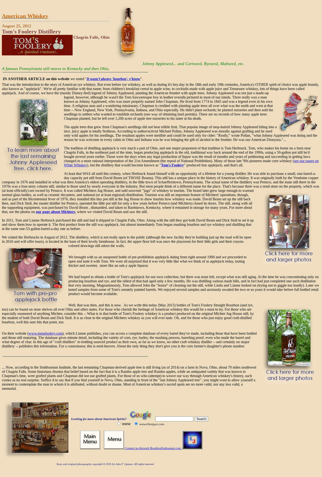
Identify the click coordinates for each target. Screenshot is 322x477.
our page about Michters (55, 212)
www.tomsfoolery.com (45, 333)
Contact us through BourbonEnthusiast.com (153, 448)
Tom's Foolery (172, 165)
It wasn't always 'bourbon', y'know (113, 79)
